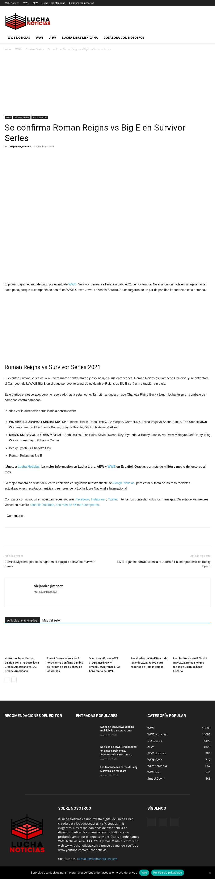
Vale (144, 872)
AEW (35, 2)
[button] (205, 38)
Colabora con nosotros (81, 2)
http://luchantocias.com (45, 592)
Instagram (98, 499)
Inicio (8, 49)
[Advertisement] (107, 84)
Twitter (112, 499)
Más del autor (51, 620)
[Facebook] (9, 156)
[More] (47, 156)
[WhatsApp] (38, 156)
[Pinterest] (28, 156)
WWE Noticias (12, 2)
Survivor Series (35, 49)
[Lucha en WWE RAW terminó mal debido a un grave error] (86, 732)
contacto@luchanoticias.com (97, 859)
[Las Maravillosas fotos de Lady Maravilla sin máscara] (86, 772)
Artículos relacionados (22, 620)
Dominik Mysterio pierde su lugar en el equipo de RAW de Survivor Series (50, 564)
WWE (26, 2)
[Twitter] (18, 156)
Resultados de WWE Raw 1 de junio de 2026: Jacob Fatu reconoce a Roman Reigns (149, 662)
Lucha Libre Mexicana (53, 2)
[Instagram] (163, 822)
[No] (210, 873)
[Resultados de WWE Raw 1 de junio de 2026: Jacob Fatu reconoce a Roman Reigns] (149, 642)
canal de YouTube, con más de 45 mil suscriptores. (64, 505)
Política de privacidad (167, 872)
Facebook (82, 499)
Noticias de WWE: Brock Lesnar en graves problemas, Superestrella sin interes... (118, 751)
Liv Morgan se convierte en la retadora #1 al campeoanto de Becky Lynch (163, 564)
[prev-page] (7, 679)
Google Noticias (124, 483)
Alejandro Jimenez (20, 146)
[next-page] (14, 679)
